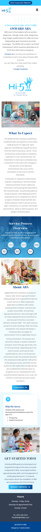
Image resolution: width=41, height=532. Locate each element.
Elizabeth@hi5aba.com (20, 517)
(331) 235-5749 (22, 515)
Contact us (8, 54)
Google (16, 69)
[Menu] (37, 9)
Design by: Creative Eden (20, 528)
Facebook (24, 69)
